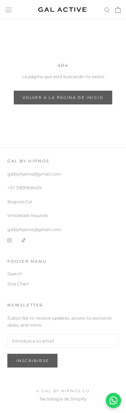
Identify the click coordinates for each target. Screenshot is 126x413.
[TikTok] (23, 240)
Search (14, 274)
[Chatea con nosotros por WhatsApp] (113, 400)
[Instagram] (9, 240)
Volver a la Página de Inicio (63, 97)
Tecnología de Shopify (63, 399)
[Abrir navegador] (9, 9)
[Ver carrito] (117, 10)
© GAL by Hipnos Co (63, 391)
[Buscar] (107, 9)
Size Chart (18, 284)
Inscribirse (32, 360)
